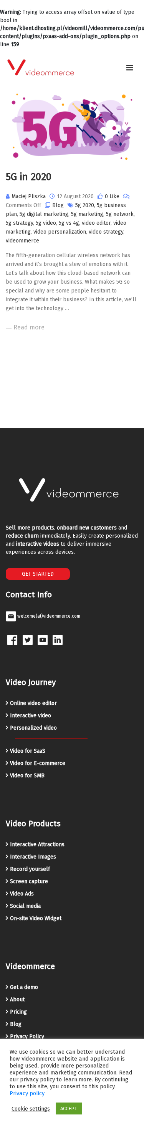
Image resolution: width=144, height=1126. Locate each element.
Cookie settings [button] (31, 1108)
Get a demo (24, 987)
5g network (120, 214)
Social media (25, 906)
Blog (58, 205)
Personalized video (33, 728)
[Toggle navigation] (129, 68)
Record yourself (30, 869)
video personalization (59, 232)
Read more (29, 327)
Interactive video (30, 715)
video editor (96, 223)
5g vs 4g (69, 223)
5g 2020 (84, 205)
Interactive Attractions (37, 844)
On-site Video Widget (35, 918)
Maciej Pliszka (29, 196)
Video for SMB (27, 775)
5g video (46, 223)
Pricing (18, 1012)
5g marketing (87, 214)
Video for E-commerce (37, 763)
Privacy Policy (27, 1036)
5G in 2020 (28, 177)
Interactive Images (33, 857)
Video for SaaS (27, 751)
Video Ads (22, 893)
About (17, 999)
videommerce (22, 240)
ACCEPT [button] (68, 1108)
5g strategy (19, 223)
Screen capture (29, 881)
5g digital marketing (44, 214)
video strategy (106, 232)
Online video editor (33, 703)
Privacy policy (27, 1093)
